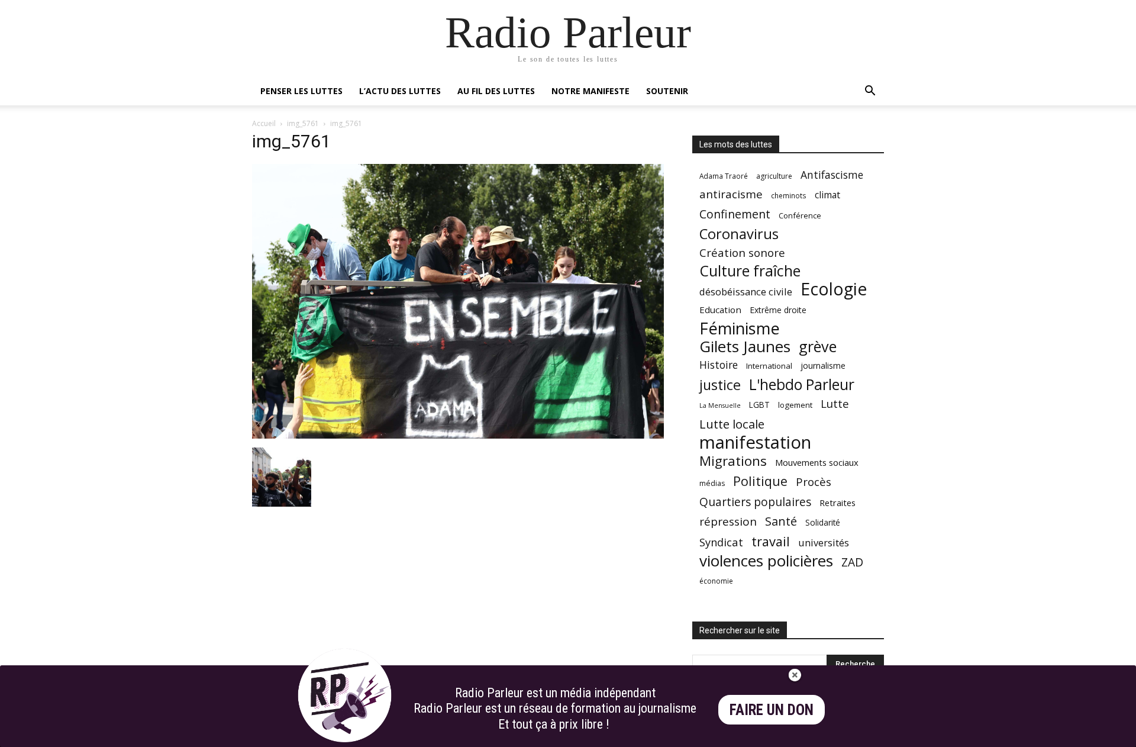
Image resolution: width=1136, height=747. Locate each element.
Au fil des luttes (496, 90)
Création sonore (742, 252)
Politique (760, 481)
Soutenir (667, 90)
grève (818, 346)
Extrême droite (778, 309)
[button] (870, 92)
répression (728, 522)
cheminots (788, 195)
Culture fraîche (750, 271)
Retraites (837, 502)
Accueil (264, 123)
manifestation (755, 442)
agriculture (774, 176)
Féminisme (739, 328)
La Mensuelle (720, 405)
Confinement (734, 214)
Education (720, 309)
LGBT (759, 405)
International (769, 365)
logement (795, 405)
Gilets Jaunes (744, 346)
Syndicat (721, 542)
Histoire (718, 365)
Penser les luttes (301, 90)
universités (823, 542)
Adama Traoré (723, 176)
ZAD (852, 562)
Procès (813, 481)
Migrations (733, 461)
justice (720, 385)
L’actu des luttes (400, 90)
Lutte (835, 403)
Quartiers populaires (755, 501)
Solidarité (822, 522)
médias (712, 483)
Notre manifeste (590, 90)
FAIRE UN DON (772, 710)
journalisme (823, 365)
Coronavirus (739, 234)
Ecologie (834, 289)
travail (770, 541)
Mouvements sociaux (817, 462)
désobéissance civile (745, 291)
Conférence (800, 215)
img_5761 (303, 123)
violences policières (766, 561)
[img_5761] (458, 435)
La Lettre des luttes (852, 736)
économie (716, 581)
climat (827, 195)
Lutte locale (731, 424)
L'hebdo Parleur (801, 384)
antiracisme (731, 194)
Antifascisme (832, 175)
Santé (781, 521)
